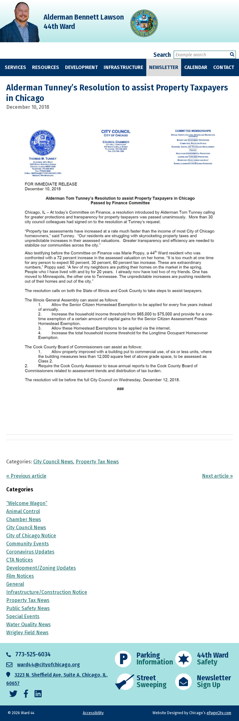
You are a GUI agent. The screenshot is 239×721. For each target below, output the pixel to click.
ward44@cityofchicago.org (48, 664)
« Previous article (26, 476)
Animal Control (23, 511)
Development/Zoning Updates (41, 568)
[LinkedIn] (38, 694)
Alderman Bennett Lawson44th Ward (84, 22)
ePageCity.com (219, 713)
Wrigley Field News (27, 633)
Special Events (23, 616)
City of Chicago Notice (31, 536)
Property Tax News (97, 462)
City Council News (53, 462)
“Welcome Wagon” (26, 503)
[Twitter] (13, 694)
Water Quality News (28, 624)
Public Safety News (28, 608)
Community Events (27, 544)
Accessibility (93, 713)
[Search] (232, 54)
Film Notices (20, 576)
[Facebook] (26, 694)
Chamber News (23, 519)
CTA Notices (19, 560)
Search (162, 54)
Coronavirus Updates (30, 552)
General (15, 584)
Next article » (217, 476)
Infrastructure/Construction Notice (46, 592)
